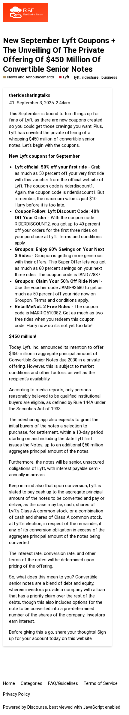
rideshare (90, 77)
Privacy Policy (16, 694)
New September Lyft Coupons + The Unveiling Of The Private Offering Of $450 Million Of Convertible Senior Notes (59, 55)
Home (9, 683)
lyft (77, 77)
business (109, 77)
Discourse (37, 707)
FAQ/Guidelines (63, 683)
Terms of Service (101, 683)
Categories (31, 683)
